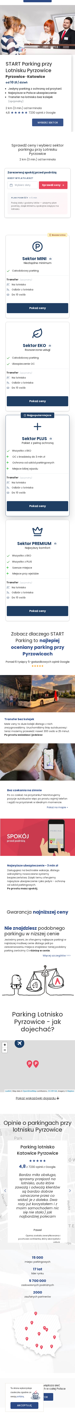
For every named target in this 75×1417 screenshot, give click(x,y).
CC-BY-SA (52, 1090)
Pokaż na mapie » (57, 807)
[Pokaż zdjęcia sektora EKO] (49, 345)
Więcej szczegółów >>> (57, 955)
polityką (20, 1396)
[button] (5, 1191)
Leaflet (8, 1090)
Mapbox (70, 1090)
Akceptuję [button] (24, 1405)
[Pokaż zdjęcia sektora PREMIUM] (55, 543)
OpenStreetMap (29, 1090)
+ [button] (5, 1045)
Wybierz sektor (48, 122)
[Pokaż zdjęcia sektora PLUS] (50, 438)
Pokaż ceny (37, 308)
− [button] (5, 1050)
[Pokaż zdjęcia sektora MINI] (50, 258)
